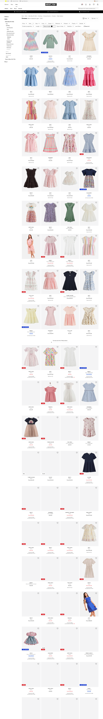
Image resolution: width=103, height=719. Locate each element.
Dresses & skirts (47, 16)
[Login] (86, 4)
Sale (30, 23)
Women (6, 4)
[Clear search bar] (97, 8)
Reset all (87, 26)
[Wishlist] (94, 4)
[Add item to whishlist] (38, 31)
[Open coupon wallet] (82, 4)
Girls (26, 16)
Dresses (54, 16)
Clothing (40, 16)
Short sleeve (60, 16)
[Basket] (98, 4)
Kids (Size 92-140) (33, 16)
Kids (16, 4)
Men (12, 4)
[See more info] (31, 60)
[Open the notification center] (90, 4)
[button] (86, 18)
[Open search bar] (79, 8)
